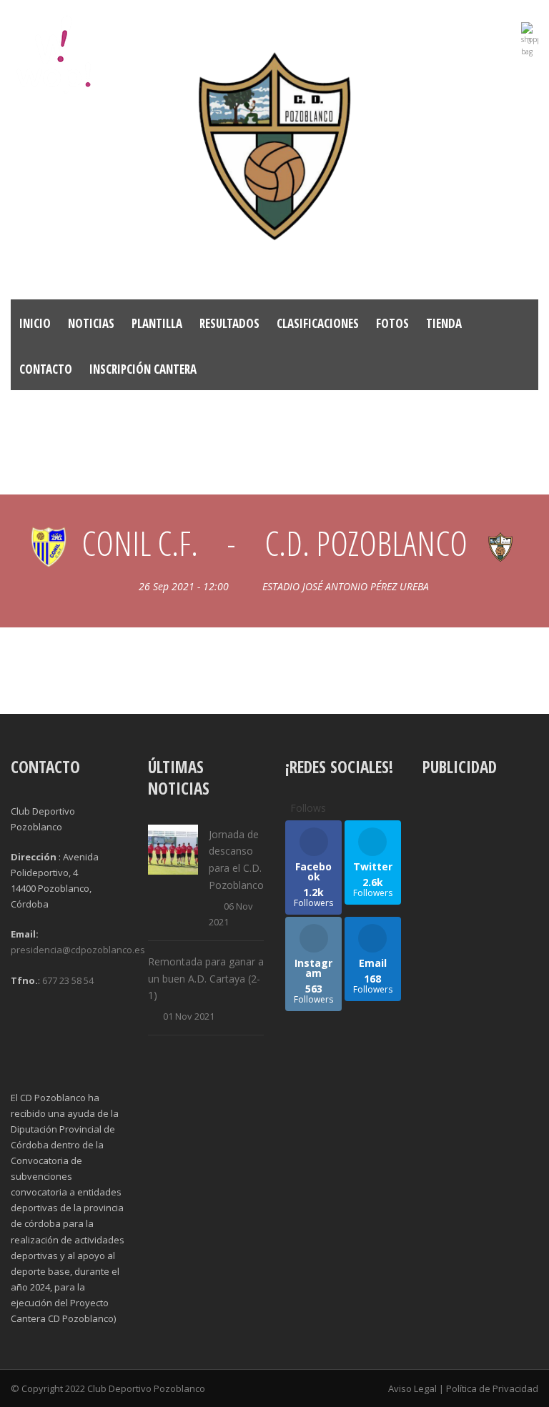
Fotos (392, 323)
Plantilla (157, 323)
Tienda (444, 323)
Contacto (45, 369)
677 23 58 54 (68, 980)
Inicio (35, 323)
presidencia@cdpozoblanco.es (78, 949)
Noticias (91, 323)
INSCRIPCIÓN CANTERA (143, 369)
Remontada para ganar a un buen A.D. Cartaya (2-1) (206, 979)
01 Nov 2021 (188, 1016)
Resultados (229, 323)
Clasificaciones (318, 323)
